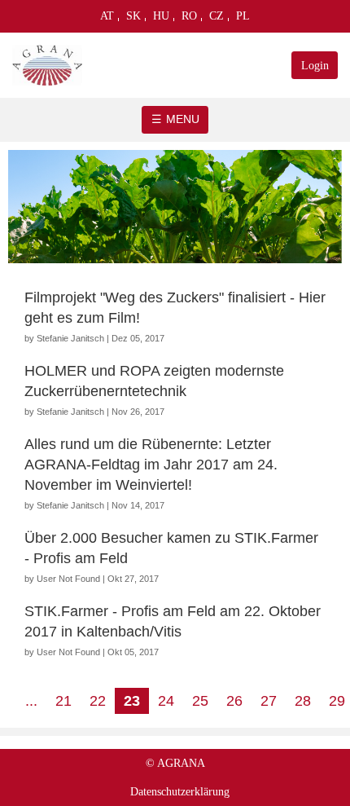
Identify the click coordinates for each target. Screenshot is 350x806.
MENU (182, 119)
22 (98, 701)
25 (200, 701)
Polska (243, 19)
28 (303, 701)
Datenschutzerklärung (180, 792)
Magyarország (161, 19)
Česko (217, 19)
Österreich (107, 19)
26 (234, 701)
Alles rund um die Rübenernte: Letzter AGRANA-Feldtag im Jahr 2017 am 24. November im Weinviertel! (151, 464)
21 (63, 701)
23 (132, 701)
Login (315, 65)
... (31, 701)
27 (268, 701)
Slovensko (134, 19)
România (189, 19)
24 (166, 701)
